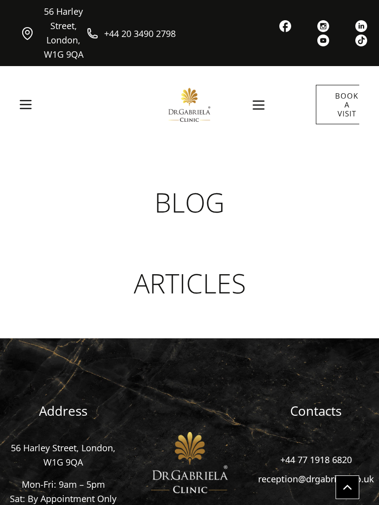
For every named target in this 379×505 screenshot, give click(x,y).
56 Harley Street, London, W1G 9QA (63, 32)
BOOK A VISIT (346, 104)
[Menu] (26, 104)
